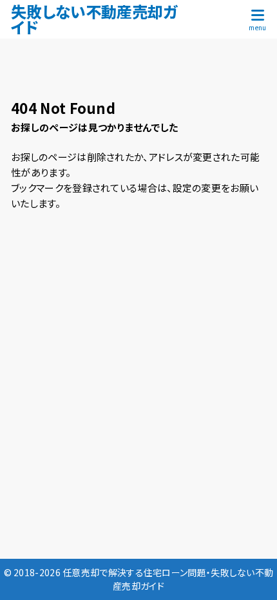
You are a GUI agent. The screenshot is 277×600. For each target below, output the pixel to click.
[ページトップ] (251, 574)
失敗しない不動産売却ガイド (94, 19)
